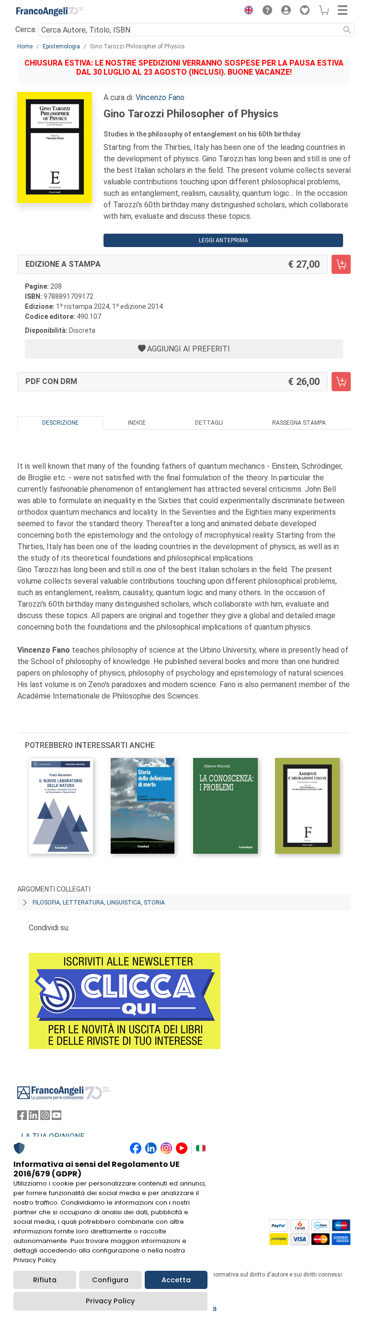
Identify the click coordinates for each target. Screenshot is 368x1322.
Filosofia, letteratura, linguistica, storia (99, 902)
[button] (246, 11)
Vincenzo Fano (160, 97)
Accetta (176, 1280)
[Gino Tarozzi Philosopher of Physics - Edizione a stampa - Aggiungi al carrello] (341, 264)
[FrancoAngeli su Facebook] (22, 1117)
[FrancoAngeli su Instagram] (45, 1117)
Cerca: (25, 29)
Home (25, 46)
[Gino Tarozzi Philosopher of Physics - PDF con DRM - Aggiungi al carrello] (341, 381)
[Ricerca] (347, 29)
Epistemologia (61, 46)
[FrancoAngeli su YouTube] (56, 1117)
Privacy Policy (110, 1301)
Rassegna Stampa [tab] (299, 422)
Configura (110, 1280)
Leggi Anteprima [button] (223, 240)
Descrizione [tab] (60, 422)
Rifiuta (45, 1280)
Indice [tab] (137, 422)
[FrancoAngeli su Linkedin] (33, 1117)
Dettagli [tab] (209, 422)
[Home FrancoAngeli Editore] (49, 11)
